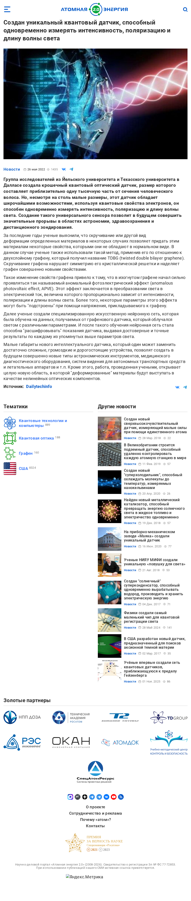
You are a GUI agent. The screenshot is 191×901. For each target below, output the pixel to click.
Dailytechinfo (39, 386)
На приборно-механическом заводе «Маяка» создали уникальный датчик (149, 536)
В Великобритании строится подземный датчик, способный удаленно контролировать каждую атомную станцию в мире (155, 451)
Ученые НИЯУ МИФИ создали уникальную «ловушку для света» (154, 562)
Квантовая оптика (36, 438)
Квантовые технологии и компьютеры (43, 423)
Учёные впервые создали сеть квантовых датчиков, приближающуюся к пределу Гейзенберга (152, 669)
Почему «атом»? (95, 819)
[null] (63, 169)
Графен (26, 453)
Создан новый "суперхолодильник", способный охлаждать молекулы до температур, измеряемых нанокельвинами (153, 479)
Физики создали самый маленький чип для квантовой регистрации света (151, 617)
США (23, 468)
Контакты (95, 826)
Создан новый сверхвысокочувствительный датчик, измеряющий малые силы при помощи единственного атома (155, 425)
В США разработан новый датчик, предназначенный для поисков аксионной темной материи (155, 643)
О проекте (95, 807)
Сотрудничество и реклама (95, 813)
